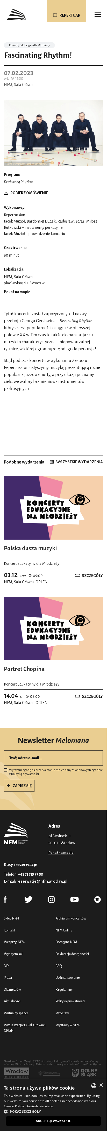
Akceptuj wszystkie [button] (53, 1121)
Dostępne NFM (66, 942)
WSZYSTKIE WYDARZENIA (79, 462)
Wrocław (62, 1013)
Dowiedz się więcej (40, 1106)
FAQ (59, 966)
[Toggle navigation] (97, 14)
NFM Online (64, 930)
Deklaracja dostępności (72, 954)
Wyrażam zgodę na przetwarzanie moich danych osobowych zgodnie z (56, 772)
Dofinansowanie (68, 977)
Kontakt (9, 930)
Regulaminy (64, 989)
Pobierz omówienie (29, 193)
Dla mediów (12, 989)
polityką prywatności (25, 774)
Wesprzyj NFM (14, 942)
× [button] (101, 1085)
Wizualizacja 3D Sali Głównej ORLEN (25, 1028)
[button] (53, 1111)
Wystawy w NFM (68, 1025)
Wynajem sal (13, 954)
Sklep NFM (11, 918)
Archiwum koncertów (71, 918)
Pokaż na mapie (17, 292)
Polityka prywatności (70, 1001)
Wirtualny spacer (16, 1013)
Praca (8, 977)
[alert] (53, 1105)
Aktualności (12, 1001)
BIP (6, 966)
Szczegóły (92, 576)
